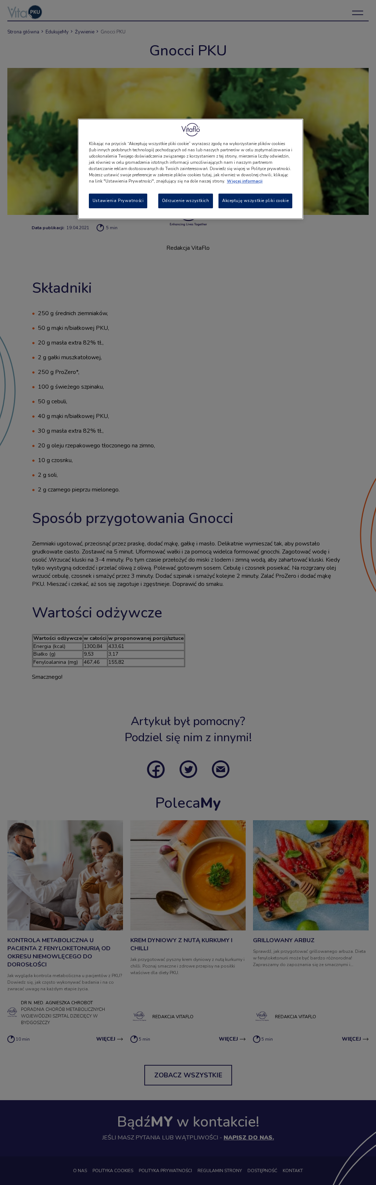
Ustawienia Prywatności (118, 200)
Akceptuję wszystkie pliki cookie (255, 200)
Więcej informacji (245, 181)
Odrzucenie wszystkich (185, 200)
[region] (190, 169)
